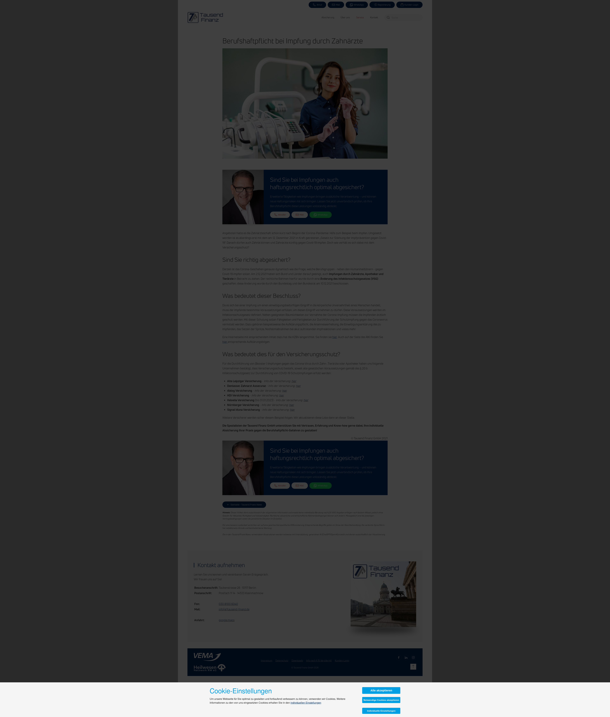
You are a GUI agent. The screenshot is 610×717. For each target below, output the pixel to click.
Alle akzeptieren (381, 690)
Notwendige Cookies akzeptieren (381, 700)
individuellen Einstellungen (306, 702)
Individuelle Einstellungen (381, 711)
